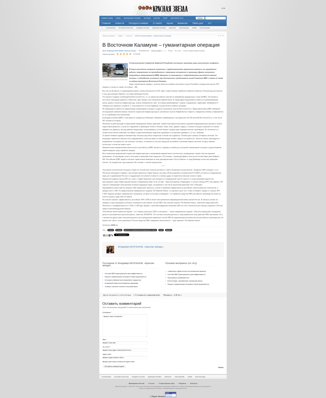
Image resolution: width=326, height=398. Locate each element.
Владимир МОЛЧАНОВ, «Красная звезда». (122, 51)
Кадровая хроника (159, 28)
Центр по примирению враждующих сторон (140, 230)
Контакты (193, 383)
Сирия (194, 28)
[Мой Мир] (109, 235)
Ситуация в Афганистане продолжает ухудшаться (123, 280)
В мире (118, 18)
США (161, 230)
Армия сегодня (107, 18)
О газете (151, 383)
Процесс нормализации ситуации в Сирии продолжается (125, 277)
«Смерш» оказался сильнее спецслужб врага (121, 286)
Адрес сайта (107, 354)
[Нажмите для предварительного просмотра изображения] (115, 77)
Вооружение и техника (132, 18)
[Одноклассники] (107, 235)
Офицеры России (142, 28)
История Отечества (126, 28)
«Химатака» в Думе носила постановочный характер (187, 271)
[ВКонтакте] (104, 235)
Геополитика (111, 28)
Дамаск (168, 230)
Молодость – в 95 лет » (173, 295)
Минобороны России (136, 383)
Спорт (165, 18)
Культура (157, 18)
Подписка (182, 383)
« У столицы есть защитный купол (146, 295)
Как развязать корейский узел (178, 278)
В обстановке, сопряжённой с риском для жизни (185, 281)
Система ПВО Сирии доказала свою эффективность (124, 273)
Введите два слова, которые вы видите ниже (118, 361)
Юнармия (147, 18)
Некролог (172, 28)
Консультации (205, 28)
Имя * (104, 339)
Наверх (221, 367)
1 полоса (129, 36)
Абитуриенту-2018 (177, 18)
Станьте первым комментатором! (194, 51)
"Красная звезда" (108, 36)
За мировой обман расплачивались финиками (121, 283)
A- (219, 35)
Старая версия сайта (167, 383)
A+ (223, 35)
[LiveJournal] (112, 235)
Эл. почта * (106, 347)
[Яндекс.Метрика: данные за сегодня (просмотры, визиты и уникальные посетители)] (157, 396)
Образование (184, 28)
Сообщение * (106, 312)
